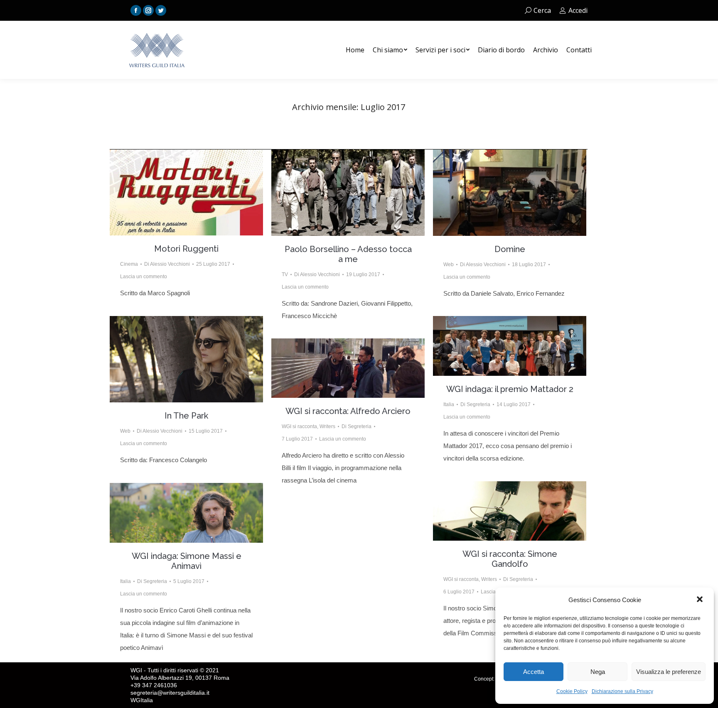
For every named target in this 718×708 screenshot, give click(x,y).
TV (285, 274)
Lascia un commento (143, 276)
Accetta (533, 671)
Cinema (129, 264)
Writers (327, 426)
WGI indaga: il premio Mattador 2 (509, 389)
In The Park (186, 416)
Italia (448, 404)
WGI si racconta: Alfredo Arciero (348, 411)
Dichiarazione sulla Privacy (622, 691)
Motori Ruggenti (186, 249)
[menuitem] (355, 50)
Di (167, 264)
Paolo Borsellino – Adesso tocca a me (348, 254)
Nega (597, 671)
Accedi (578, 10)
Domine (509, 249)
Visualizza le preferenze (668, 671)
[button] (701, 600)
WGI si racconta (299, 426)
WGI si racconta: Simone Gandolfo (509, 559)
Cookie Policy (572, 691)
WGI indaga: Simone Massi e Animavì (186, 561)
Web (448, 264)
